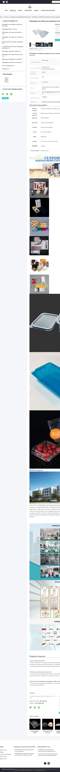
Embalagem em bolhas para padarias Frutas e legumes (24, 750)
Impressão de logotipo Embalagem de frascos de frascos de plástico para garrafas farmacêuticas (47, 755)
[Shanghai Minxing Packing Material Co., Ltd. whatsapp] (8, 94)
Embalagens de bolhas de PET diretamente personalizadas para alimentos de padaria (46, 750)
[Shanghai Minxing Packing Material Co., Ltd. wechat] (12, 94)
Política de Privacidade (7, 769)
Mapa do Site (3, 758)
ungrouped (5, 69)
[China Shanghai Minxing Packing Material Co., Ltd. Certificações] (6, 80)
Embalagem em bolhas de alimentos (12, 32)
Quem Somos (28, 10)
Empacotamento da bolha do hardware (12, 42)
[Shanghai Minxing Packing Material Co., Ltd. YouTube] (6, 2)
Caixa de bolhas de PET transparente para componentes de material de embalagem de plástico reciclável (35, 731)
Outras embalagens (7, 65)
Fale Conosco (3, 756)
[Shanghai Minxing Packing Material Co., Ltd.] (30, 7)
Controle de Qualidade (48, 10)
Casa (6, 10)
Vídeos (20, 10)
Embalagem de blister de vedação (11, 62)
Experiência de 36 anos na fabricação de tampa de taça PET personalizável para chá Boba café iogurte (47, 731)
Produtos (13, 10)
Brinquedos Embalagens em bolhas (11, 59)
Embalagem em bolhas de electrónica (12, 54)
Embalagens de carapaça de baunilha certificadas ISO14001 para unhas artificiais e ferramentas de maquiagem (25, 754)
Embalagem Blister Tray (8, 29)
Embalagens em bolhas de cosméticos (12, 37)
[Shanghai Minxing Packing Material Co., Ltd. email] (4, 94)
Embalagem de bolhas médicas (10, 51)
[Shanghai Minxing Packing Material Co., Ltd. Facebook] (3, 2)
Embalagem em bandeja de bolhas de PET (20, 17)
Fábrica (36, 10)
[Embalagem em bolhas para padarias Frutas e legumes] (40, 33)
